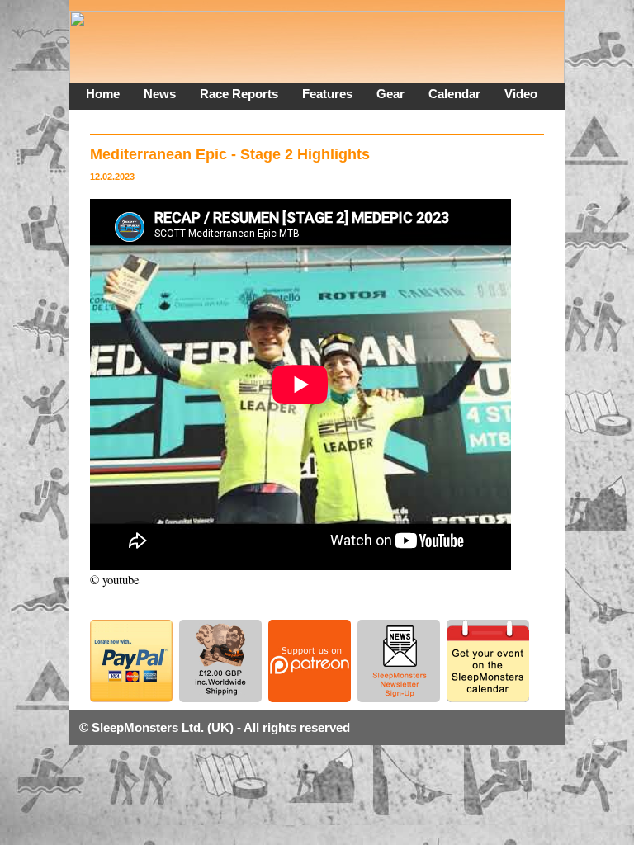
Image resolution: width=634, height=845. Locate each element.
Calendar (454, 94)
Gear (390, 94)
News (160, 94)
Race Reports (239, 94)
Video (520, 94)
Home (103, 94)
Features (327, 94)
